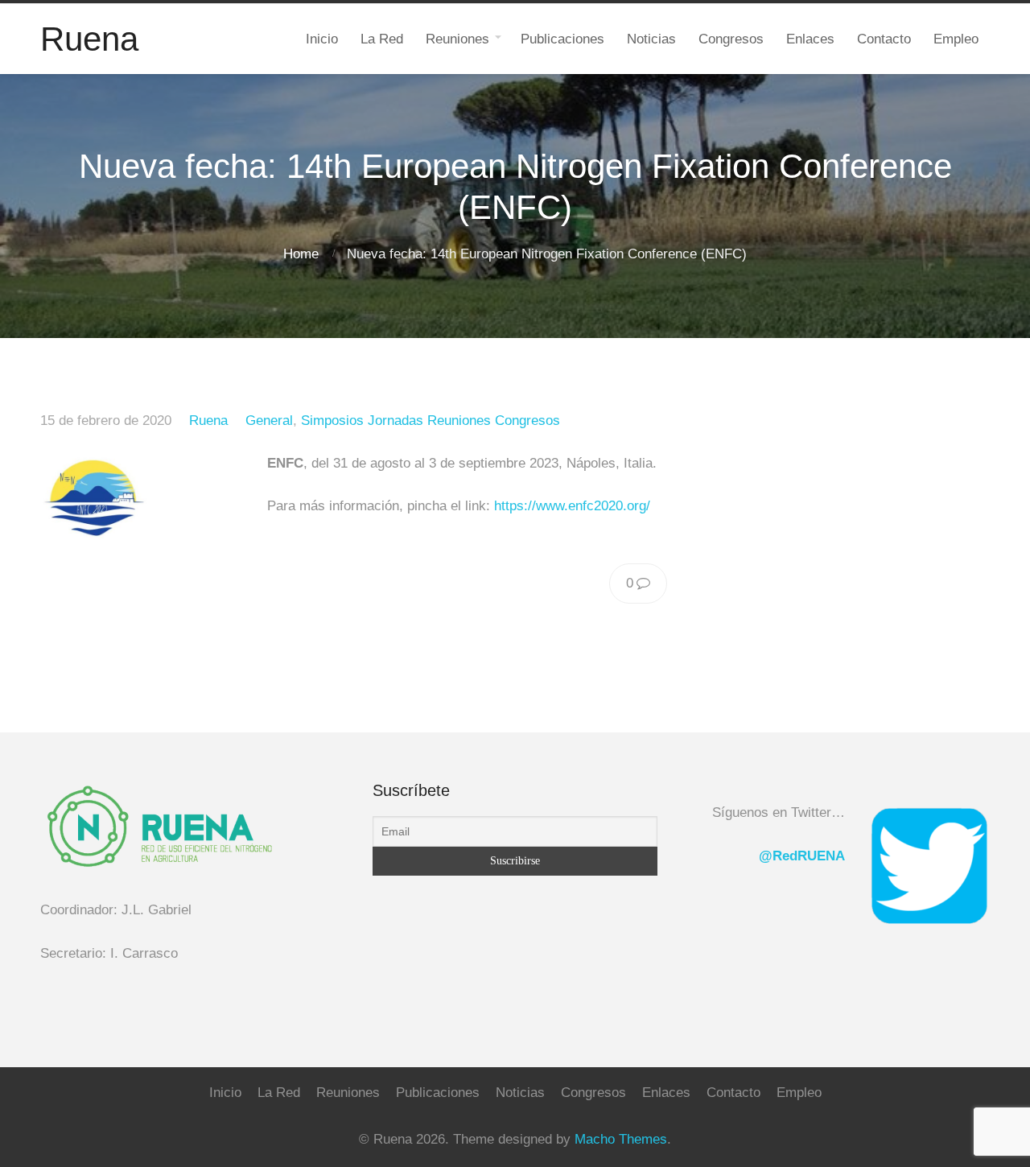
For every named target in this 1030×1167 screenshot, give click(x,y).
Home (301, 254)
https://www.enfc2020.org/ (572, 505)
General (269, 420)
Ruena (208, 420)
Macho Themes (621, 1139)
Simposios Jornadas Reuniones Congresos (430, 420)
